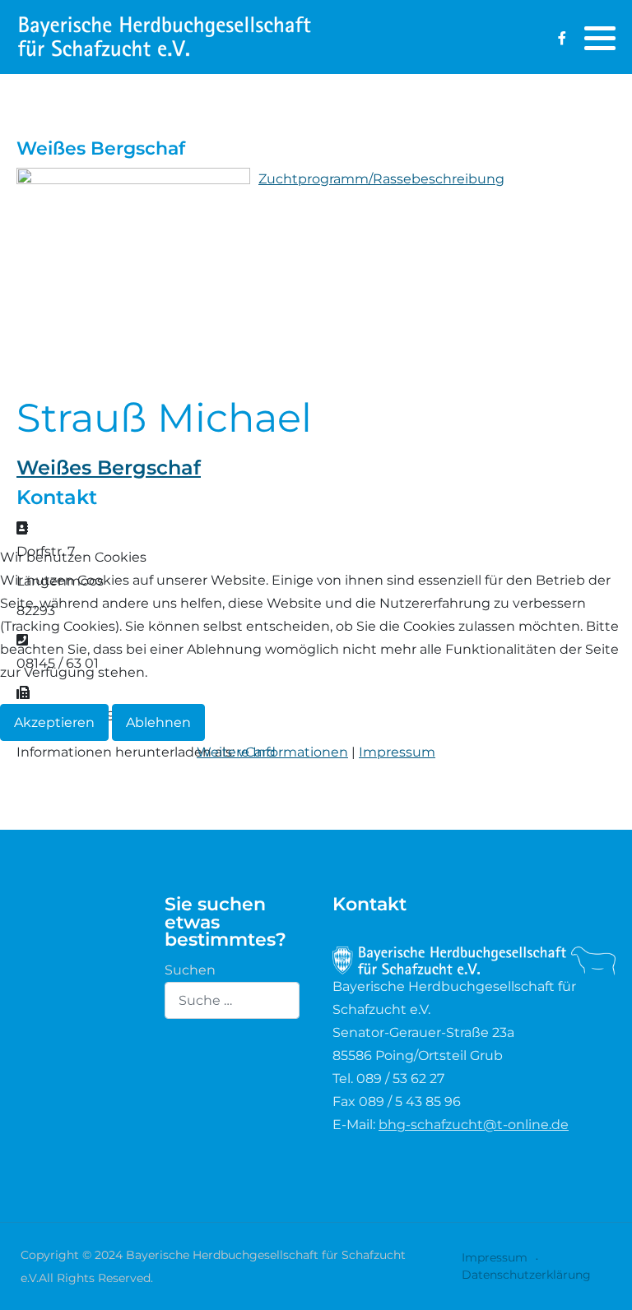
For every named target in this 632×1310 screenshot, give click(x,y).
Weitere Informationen (272, 752)
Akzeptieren (54, 722)
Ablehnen (158, 722)
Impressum (397, 752)
